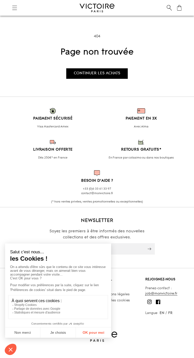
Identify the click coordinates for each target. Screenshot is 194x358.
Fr (170, 313)
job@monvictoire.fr (161, 293)
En (162, 313)
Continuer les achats (97, 73)
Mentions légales (115, 294)
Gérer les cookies (115, 300)
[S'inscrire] (149, 249)
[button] (15, 8)
